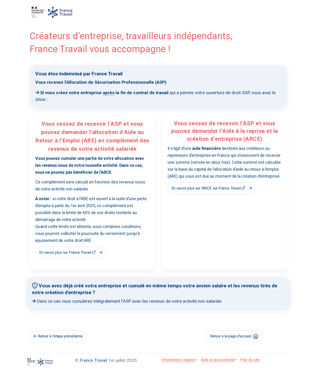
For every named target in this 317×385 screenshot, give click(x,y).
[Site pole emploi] (52, 12)
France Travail (93, 360)
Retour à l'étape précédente (60, 336)
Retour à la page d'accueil (230, 336)
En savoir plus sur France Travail (65, 252)
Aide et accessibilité (217, 360)
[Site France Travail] (40, 361)
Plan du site (249, 360)
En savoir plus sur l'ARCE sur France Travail (206, 188)
